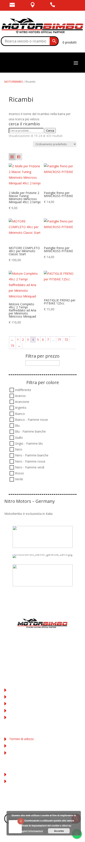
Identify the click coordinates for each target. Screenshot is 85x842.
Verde (19, 479)
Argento (20, 408)
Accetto (59, 831)
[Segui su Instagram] (42, 803)
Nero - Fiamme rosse (30, 461)
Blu (17, 425)
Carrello (14, 781)
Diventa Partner (20, 717)
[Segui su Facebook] (33, 803)
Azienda (14, 690)
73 (12, 346)
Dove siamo (17, 697)
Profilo (14, 774)
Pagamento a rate (22, 710)
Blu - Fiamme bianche (30, 432)
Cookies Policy (19, 752)
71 (59, 339)
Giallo (19, 437)
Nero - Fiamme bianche (31, 455)
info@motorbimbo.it (42, 662)
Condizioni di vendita (23, 703)
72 (66, 339)
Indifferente (23, 390)
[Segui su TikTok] (51, 803)
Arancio (20, 396)
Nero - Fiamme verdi (29, 467)
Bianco (20, 414)
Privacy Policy (18, 746)
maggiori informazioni (30, 831)
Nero (18, 449)
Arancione (22, 402)
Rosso (19, 473)
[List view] (18, 156)
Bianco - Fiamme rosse (31, 420)
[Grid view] (12, 156)
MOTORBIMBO (13, 82)
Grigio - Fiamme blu (29, 443)
